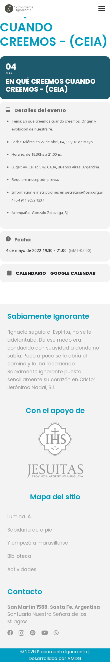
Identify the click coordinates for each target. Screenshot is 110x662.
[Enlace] (55, 450)
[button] (101, 8)
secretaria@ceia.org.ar (84, 192)
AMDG (74, 658)
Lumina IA (19, 516)
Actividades (21, 569)
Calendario (31, 273)
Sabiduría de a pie (29, 529)
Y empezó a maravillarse (37, 542)
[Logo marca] (19, 8)
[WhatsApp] (56, 633)
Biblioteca (19, 556)
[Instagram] (21, 633)
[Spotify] (33, 633)
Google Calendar (73, 273)
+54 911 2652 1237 (29, 200)
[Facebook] (10, 633)
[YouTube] (44, 633)
